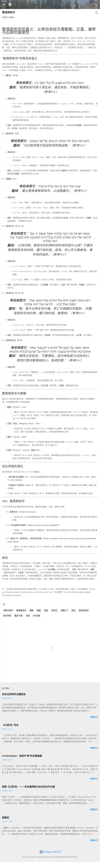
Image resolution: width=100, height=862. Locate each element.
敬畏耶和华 (21, 610)
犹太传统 (7, 616)
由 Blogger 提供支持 (52, 852)
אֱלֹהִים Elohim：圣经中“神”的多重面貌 (22, 756)
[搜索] (96, 5)
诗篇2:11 (64, 610)
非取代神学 (8, 610)
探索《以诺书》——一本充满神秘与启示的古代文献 (28, 786)
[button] (96, 13)
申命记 (54, 610)
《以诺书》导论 (10, 725)
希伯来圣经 (84, 610)
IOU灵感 (36, 616)
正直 (28, 616)
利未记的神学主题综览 (14, 694)
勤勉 (39, 610)
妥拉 (73, 610)
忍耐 (46, 610)
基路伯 (5, 817)
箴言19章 (18, 616)
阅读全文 (94, 717)
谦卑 (31, 610)
